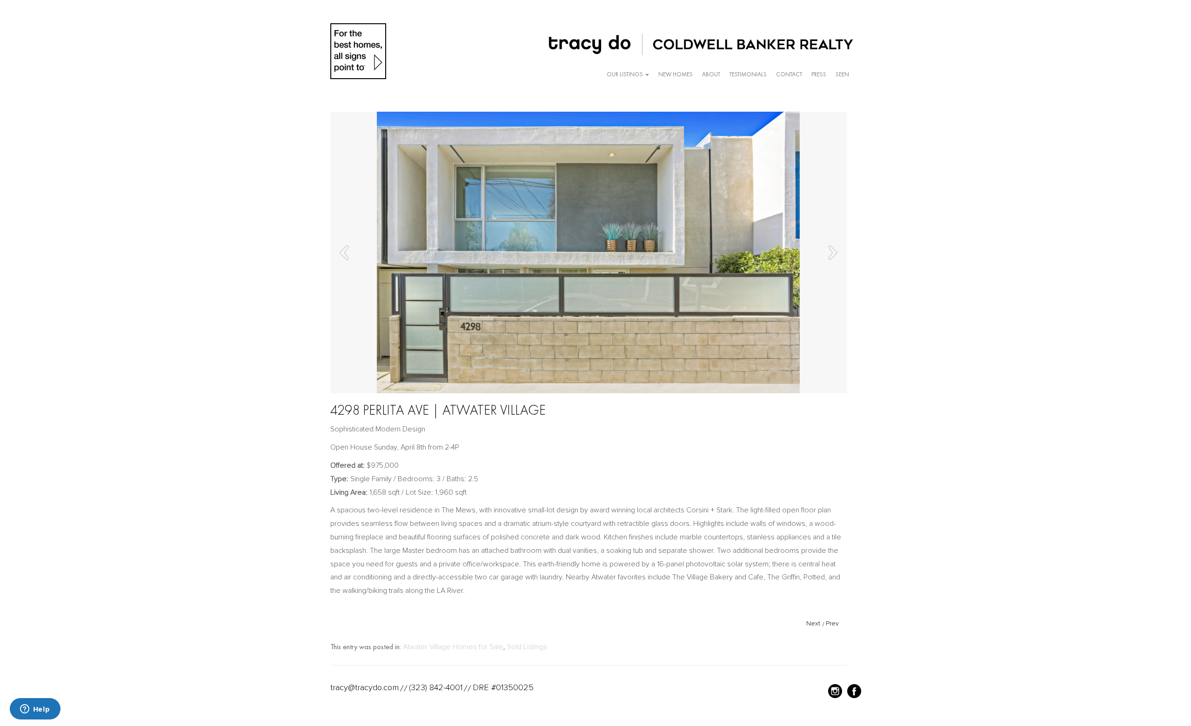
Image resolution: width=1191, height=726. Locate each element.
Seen (842, 74)
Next (813, 623)
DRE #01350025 (503, 687)
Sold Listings (527, 647)
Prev (832, 623)
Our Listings (625, 74)
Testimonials (748, 74)
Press (818, 74)
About (711, 74)
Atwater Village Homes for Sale (453, 647)
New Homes (675, 74)
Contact (789, 74)
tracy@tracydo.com (364, 687)
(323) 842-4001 (435, 687)
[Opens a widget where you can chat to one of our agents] (34, 709)
